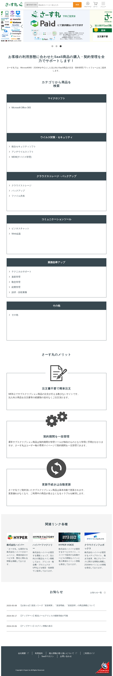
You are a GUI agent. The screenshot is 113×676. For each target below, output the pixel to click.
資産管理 (16, 277)
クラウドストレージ (21, 185)
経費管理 (16, 287)
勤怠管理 (16, 282)
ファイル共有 (18, 196)
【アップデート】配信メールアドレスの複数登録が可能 (44, 616)
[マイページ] (87, 4)
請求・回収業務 (19, 292)
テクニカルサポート (21, 271)
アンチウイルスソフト (23, 152)
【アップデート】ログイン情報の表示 (36, 626)
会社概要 (22, 653)
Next (91, 26)
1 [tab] (52, 46)
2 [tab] (56, 46)
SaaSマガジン (47, 656)
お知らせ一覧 (96, 592)
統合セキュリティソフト (24, 146)
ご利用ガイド (89, 653)
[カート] (95, 3)
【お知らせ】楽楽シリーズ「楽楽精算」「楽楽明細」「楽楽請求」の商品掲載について (57, 605)
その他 (15, 315)
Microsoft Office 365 (21, 107)
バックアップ (18, 190)
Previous (21, 26)
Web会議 (16, 234)
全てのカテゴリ (31, 4)
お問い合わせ (66, 656)
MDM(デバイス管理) (21, 157)
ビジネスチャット (20, 228)
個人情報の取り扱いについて (62, 653)
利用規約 (39, 653)
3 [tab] (60, 46)
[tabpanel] (56, 26)
